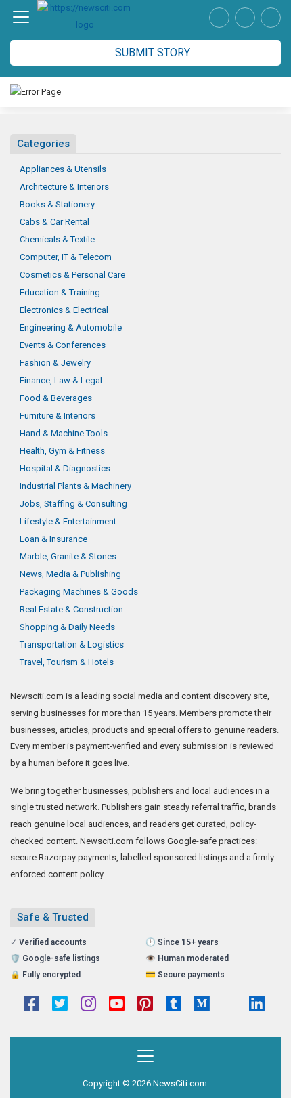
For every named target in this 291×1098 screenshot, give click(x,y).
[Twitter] (60, 1005)
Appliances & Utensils (63, 169)
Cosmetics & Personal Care (72, 275)
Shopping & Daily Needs (67, 627)
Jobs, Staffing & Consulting (73, 504)
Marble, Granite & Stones (68, 556)
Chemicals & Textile (57, 239)
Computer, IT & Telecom (66, 257)
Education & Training (60, 292)
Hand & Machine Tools (64, 433)
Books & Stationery (57, 204)
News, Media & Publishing (70, 574)
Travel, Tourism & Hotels (67, 662)
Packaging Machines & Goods (79, 592)
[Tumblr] (173, 1005)
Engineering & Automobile (71, 327)
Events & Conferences (63, 345)
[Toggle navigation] (21, 16)
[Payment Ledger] (245, 17)
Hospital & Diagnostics (65, 468)
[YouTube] (117, 1005)
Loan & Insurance (53, 539)
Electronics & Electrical (64, 310)
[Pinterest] (145, 1005)
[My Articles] (219, 17)
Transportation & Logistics (72, 644)
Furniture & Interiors (57, 415)
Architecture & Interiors (64, 187)
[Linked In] (257, 1005)
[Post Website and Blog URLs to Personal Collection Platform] (84, 16)
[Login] (271, 17)
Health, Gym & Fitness (62, 451)
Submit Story (151, 52)
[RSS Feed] (229, 1005)
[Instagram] (88, 1005)
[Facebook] (31, 1005)
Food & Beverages (56, 398)
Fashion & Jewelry (55, 363)
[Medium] (202, 1005)
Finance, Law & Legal (61, 380)
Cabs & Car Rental (54, 222)
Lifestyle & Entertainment (68, 521)
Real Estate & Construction (71, 609)
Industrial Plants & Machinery (75, 486)
